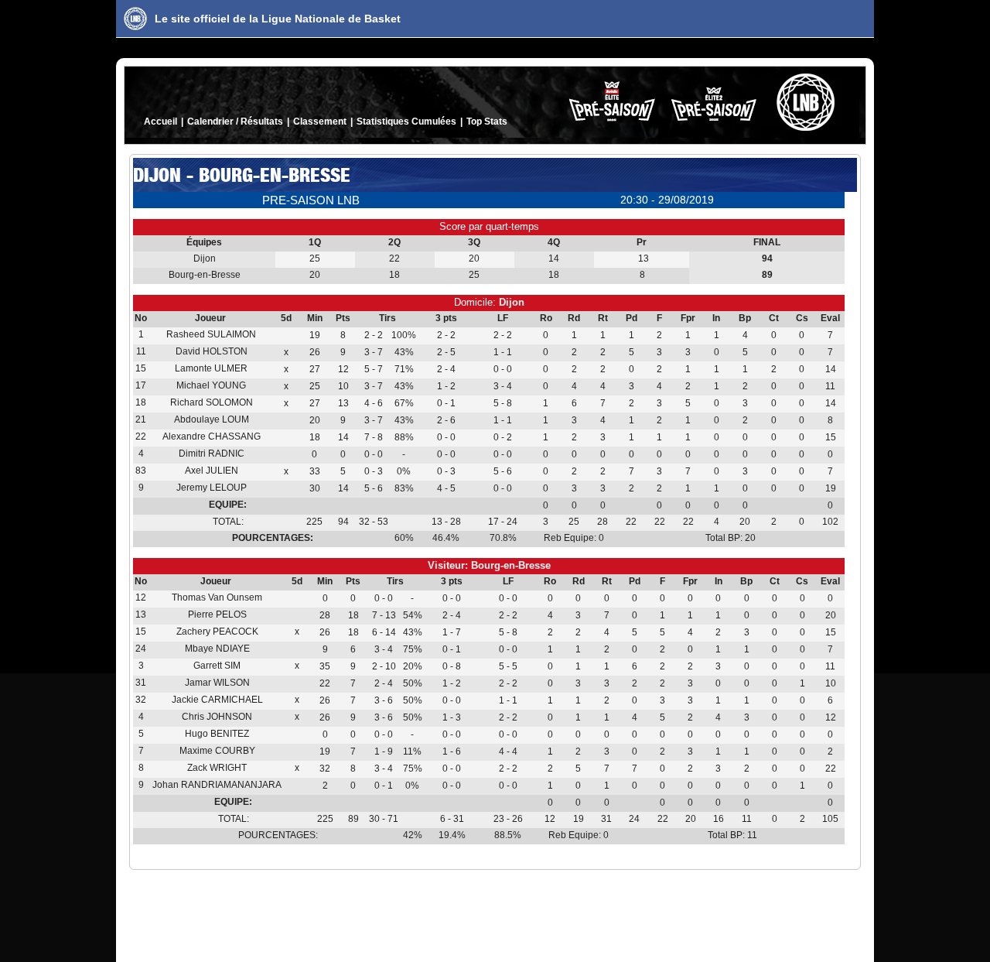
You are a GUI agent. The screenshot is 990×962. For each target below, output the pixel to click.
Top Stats (486, 121)
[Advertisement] (495, 912)
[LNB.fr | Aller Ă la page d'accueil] (135, 18)
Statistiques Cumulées (406, 121)
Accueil (160, 121)
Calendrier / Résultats (235, 121)
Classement (319, 121)
